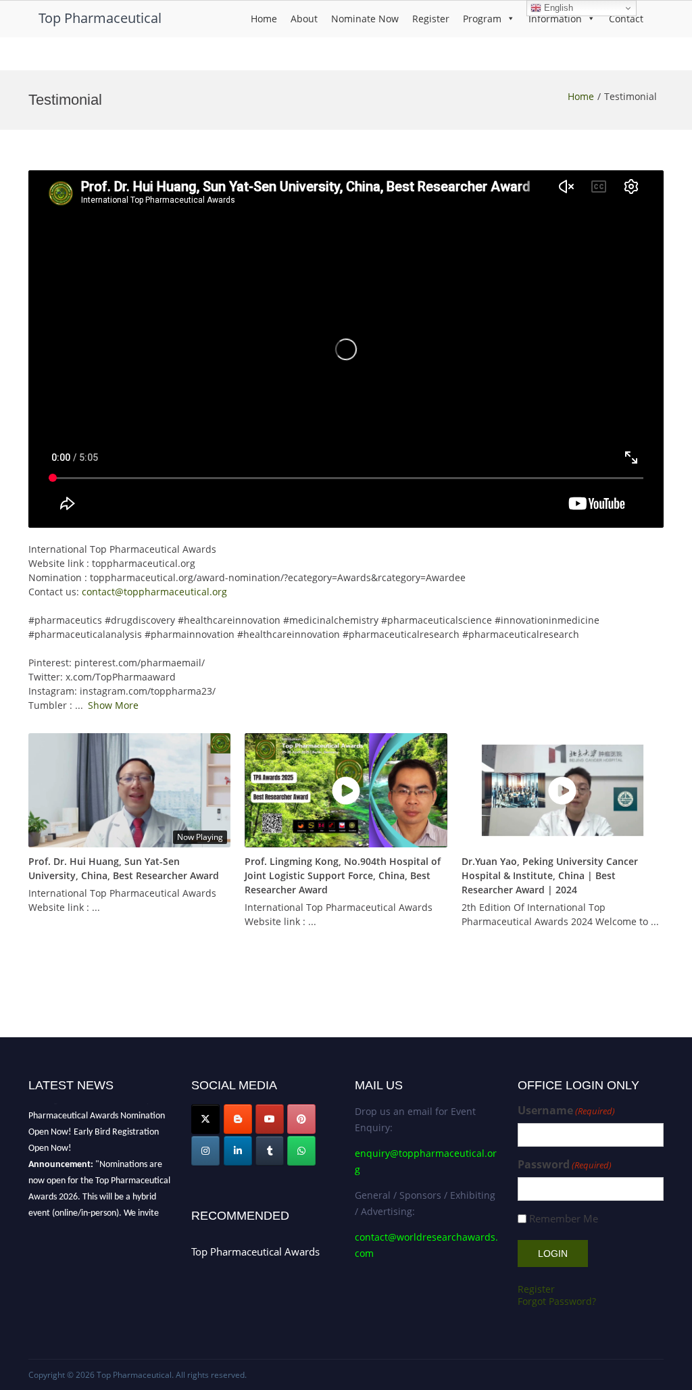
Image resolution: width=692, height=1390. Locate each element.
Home (264, 18)
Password (565, 1165)
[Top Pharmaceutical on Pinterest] (301, 1119)
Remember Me (563, 1218)
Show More (113, 705)
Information (555, 18)
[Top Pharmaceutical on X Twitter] (205, 1119)
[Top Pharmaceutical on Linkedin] (238, 1151)
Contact (626, 18)
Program (482, 18)
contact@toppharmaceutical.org (154, 591)
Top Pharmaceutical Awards (255, 1251)
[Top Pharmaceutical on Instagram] (205, 1151)
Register (430, 18)
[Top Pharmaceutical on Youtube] (269, 1119)
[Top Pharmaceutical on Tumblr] (269, 1151)
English (557, 8)
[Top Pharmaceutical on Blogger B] (238, 1119)
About (304, 18)
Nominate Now (365, 18)
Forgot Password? (557, 1301)
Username (566, 1110)
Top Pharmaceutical (100, 18)
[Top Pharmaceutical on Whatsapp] (301, 1151)
